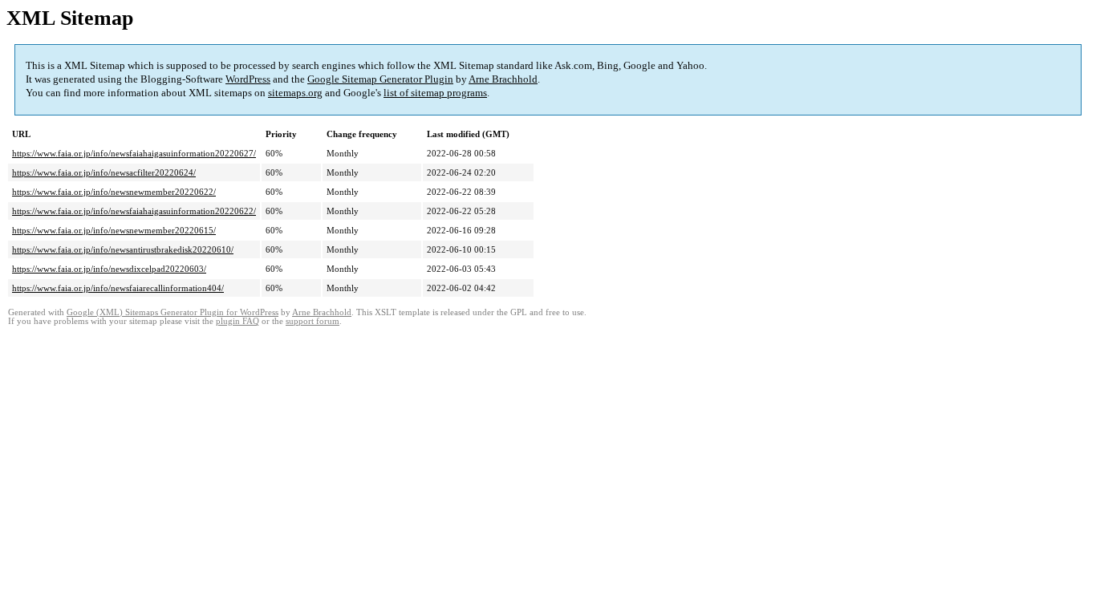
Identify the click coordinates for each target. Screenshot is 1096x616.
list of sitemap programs (435, 93)
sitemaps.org (295, 93)
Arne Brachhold (503, 79)
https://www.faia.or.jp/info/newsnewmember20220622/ (114, 192)
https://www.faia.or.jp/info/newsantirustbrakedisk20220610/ (122, 249)
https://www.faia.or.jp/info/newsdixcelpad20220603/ (109, 269)
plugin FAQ (237, 321)
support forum (312, 321)
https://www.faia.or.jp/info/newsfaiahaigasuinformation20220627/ (134, 153)
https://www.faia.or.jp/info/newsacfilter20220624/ (104, 172)
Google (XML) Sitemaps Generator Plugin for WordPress (172, 312)
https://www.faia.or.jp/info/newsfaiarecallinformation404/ (118, 288)
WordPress (247, 79)
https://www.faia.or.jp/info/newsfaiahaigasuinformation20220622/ (134, 211)
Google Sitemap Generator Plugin (380, 79)
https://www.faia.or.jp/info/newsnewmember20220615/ (114, 230)
